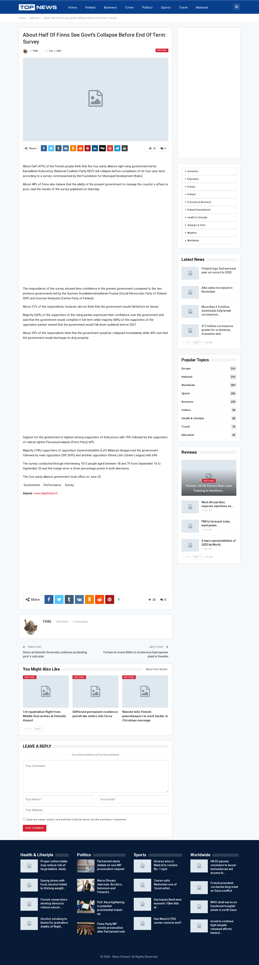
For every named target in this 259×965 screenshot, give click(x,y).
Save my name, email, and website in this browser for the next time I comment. (77, 819)
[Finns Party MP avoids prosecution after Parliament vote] (85, 928)
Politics (147, 7)
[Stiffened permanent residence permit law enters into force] (95, 691)
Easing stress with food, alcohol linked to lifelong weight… (53, 884)
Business (110, 7)
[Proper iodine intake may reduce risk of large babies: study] (29, 865)
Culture (186, 410)
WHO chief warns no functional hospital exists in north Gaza (223, 906)
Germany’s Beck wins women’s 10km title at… (168, 903)
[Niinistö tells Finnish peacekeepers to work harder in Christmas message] (145, 691)
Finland (90, 7)
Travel (183, 7)
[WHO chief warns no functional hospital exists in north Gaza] (199, 906)
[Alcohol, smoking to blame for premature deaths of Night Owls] (29, 923)
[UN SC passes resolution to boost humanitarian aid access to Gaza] (199, 865)
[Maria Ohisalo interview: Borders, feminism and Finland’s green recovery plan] (85, 885)
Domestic (192, 171)
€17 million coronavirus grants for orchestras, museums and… (217, 329)
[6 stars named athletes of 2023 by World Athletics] (190, 545)
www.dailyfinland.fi (46, 493)
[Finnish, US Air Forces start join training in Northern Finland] (209, 478)
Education (193, 179)
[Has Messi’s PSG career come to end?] (142, 923)
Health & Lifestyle (197, 217)
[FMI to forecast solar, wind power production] (190, 526)
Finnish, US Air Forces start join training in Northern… (209, 488)
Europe (191, 186)
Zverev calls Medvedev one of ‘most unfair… (165, 884)
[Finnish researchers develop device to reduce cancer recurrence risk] (29, 904)
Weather (192, 232)
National (202, 7)
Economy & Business (199, 202)
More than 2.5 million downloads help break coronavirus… (216, 310)
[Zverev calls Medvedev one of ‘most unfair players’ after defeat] (142, 885)
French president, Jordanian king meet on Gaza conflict (224, 886)
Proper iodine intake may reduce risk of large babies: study (53, 865)
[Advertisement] (95, 238)
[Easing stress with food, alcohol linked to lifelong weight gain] (29, 885)
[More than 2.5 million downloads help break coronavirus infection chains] (190, 311)
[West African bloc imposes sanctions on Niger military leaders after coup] (190, 506)
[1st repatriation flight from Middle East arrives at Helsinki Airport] (46, 691)
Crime (129, 7)
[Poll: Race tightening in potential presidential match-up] (85, 906)
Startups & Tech (196, 225)
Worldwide (193, 240)
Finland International (198, 209)
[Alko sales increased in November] (190, 292)
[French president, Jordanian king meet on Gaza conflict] (199, 887)
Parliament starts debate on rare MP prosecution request (110, 865)
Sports (166, 7)
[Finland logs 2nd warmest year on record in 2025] (190, 273)
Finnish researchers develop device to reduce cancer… (53, 903)
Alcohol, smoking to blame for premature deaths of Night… (54, 922)
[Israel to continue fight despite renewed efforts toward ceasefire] (199, 925)
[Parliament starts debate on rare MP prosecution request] (85, 865)
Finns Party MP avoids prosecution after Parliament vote (111, 927)
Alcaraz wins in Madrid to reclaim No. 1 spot (166, 865)
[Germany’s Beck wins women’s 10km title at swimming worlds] (142, 904)
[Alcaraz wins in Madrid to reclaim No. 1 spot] (142, 865)
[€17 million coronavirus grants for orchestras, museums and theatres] (190, 330)
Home (72, 7)
